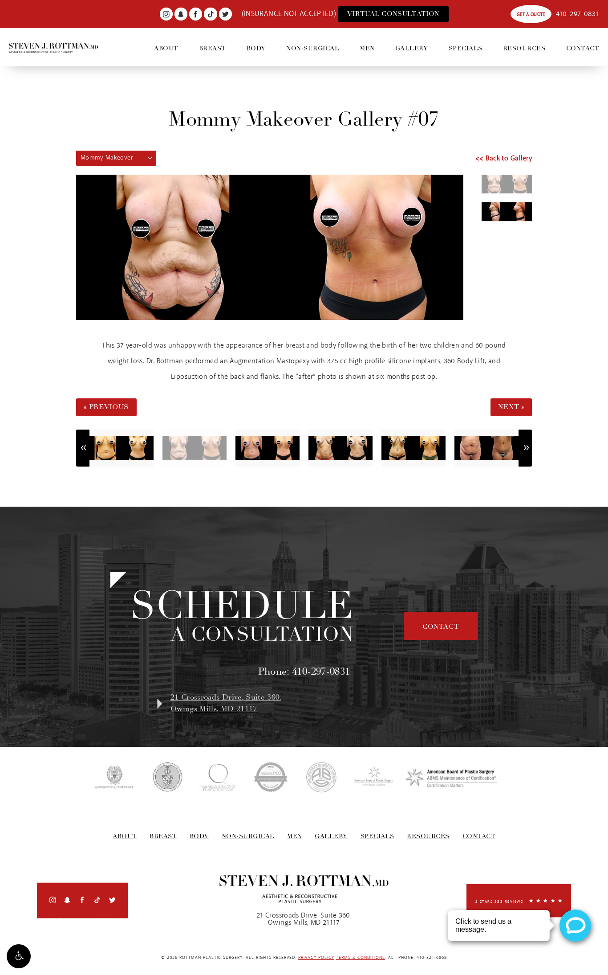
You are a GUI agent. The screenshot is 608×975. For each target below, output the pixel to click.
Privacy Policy (316, 958)
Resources (524, 48)
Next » (511, 407)
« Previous (106, 407)
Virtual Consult (393, 13)
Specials (465, 48)
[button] (19, 956)
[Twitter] (225, 14)
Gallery (411, 48)
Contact (583, 48)
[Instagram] (166, 14)
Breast (212, 48)
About (166, 48)
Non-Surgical (312, 48)
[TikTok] (210, 14)
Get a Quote (531, 14)
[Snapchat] (180, 14)
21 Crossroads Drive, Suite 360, (226, 703)
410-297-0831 (577, 14)
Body (256, 48)
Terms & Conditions (360, 958)
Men (367, 48)
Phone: (304, 671)
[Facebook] (195, 14)
